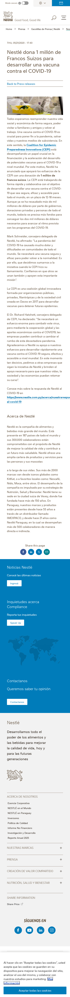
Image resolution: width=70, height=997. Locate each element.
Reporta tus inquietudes (22, 614)
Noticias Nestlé (19, 567)
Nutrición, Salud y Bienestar (34, 882)
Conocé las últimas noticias (24, 575)
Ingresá (14, 583)
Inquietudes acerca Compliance (23, 604)
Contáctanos (61, 3)
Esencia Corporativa (19, 803)
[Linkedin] (40, 930)
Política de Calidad (18, 822)
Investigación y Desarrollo (22, 832)
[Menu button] (63, 17)
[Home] (22, 16)
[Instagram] (52, 930)
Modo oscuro (11, 3)
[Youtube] (29, 930)
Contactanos (17, 701)
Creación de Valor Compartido (34, 870)
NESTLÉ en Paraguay (19, 812)
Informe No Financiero (20, 827)
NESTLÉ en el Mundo (19, 807)
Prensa (34, 859)
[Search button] (56, 17)
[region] (35, 974)
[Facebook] (18, 930)
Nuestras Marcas (34, 847)
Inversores (13, 818)
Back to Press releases (21, 84)
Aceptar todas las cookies (35, 990)
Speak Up (15, 622)
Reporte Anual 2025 (18, 837)
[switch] (25, 3)
